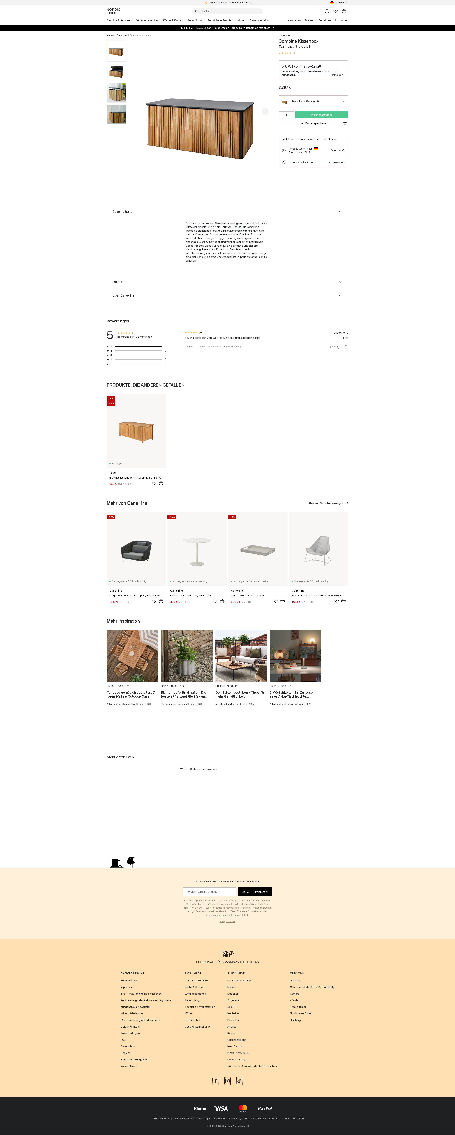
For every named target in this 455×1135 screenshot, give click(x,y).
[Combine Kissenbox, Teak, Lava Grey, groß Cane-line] (201, 111)
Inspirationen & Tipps (240, 980)
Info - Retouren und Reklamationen (141, 993)
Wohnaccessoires (147, 20)
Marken (309, 20)
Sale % (232, 1007)
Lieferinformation (130, 1026)
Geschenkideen (237, 1039)
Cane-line (122, 35)
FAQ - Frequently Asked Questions (141, 1020)
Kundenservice (129, 980)
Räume (231, 1033)
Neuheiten (294, 20)
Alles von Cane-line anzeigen (326, 503)
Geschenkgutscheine (197, 1026)
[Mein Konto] (327, 11)
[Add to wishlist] (154, 483)
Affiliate (294, 1000)
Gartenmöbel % (259, 20)
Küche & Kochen (173, 20)
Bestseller (233, 1020)
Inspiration (341, 20)
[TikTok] (239, 1081)
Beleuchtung (195, 20)
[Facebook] (216, 1081)
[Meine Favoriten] (335, 11)
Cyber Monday (236, 1059)
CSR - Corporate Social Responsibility (312, 987)
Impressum (127, 987)
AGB (123, 1039)
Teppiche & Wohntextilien (200, 1007)
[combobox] (339, 2)
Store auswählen (335, 162)
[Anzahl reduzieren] (281, 114)
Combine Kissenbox (140, 35)
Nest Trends (235, 1046)
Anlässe (232, 1026)
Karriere (294, 993)
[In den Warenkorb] (161, 483)
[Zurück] (138, 111)
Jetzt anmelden (337, 73)
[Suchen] (197, 11)
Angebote (325, 20)
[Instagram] (227, 1081)
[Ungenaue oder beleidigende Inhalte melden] (346, 347)
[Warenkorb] (344, 11)
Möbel (241, 20)
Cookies (125, 1053)
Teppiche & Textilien (220, 20)
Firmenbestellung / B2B (134, 1059)
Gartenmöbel (192, 1020)
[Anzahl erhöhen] (291, 114)
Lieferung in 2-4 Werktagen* (230, 2)
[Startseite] (113, 11)
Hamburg (295, 1020)
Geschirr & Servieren (119, 20)
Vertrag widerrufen (227, 921)
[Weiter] (265, 111)
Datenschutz (128, 1046)
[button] (287, 53)
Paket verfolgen (130, 1033)
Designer (233, 993)
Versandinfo (338, 150)
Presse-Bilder (298, 1007)
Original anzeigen (232, 346)
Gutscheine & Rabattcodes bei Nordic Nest (253, 1066)
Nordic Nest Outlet (301, 1013)
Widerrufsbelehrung (132, 1013)
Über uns (295, 980)
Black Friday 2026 (238, 1053)
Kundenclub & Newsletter (135, 1007)
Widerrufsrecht (129, 1066)
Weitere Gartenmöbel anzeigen (198, 768)
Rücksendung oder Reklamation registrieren (146, 1000)
